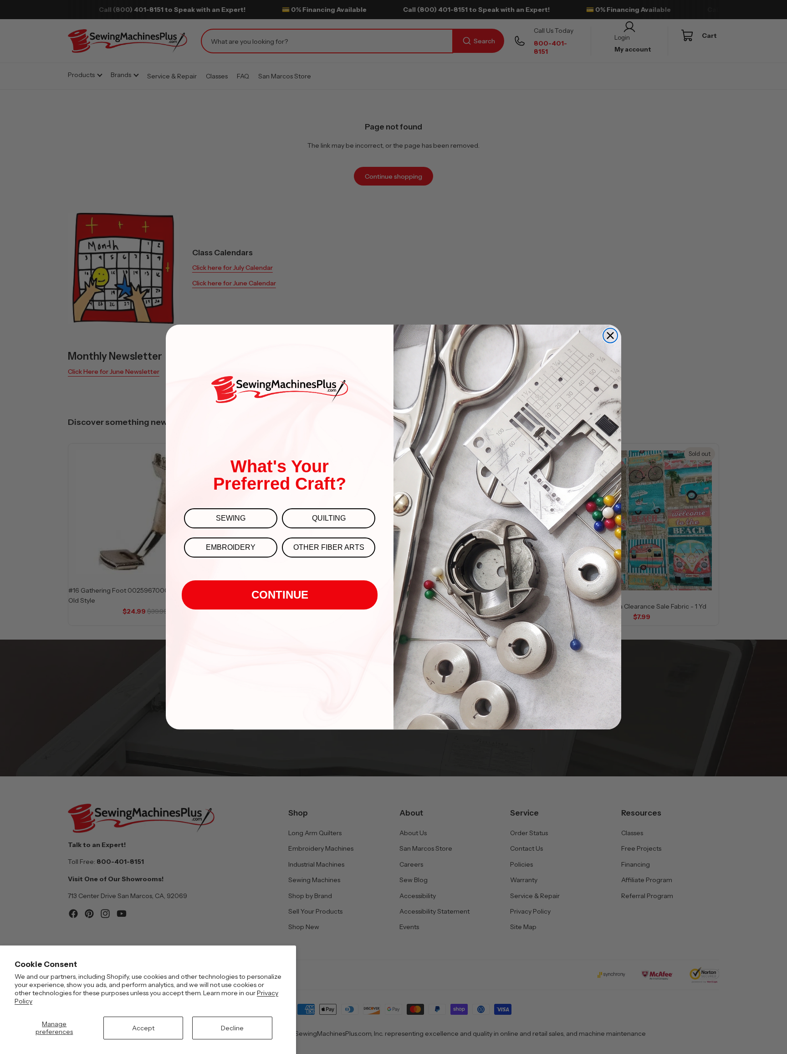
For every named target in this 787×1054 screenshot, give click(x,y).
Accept (143, 1028)
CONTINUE (279, 595)
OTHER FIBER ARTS (328, 547)
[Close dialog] (610, 335)
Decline (232, 1028)
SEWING (230, 518)
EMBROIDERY (231, 547)
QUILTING (329, 518)
